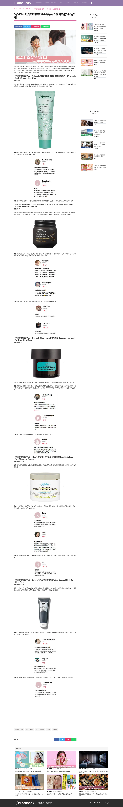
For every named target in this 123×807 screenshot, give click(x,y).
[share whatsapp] (73, 739)
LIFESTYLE (84, 3)
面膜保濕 (42, 729)
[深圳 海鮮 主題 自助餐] (93, 782)
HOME (15, 9)
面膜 (37, 729)
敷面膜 (31, 729)
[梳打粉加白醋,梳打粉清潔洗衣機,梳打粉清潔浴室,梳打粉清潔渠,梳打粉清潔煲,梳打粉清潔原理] (29, 782)
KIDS (60, 3)
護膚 (22, 729)
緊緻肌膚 (55, 729)
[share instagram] (68, 739)
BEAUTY (28, 9)
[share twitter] (62, 739)
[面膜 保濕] (29, 759)
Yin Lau (17, 22)
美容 (27, 729)
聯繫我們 (49, 803)
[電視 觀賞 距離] (93, 759)
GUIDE (47, 3)
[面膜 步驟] (61, 782)
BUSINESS (68, 3)
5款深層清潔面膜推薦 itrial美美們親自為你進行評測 (46, 9)
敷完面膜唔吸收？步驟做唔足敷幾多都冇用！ (60, 794)
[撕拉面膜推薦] (61, 759)
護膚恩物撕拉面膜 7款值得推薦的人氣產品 (59, 771)
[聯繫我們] (92, 3)
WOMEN (54, 3)
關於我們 (41, 803)
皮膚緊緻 (48, 729)
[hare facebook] (56, 739)
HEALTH (76, 3)
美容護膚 (17, 729)
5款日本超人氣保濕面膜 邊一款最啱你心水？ (29, 771)
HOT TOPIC (38, 3)
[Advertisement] (45, 713)
